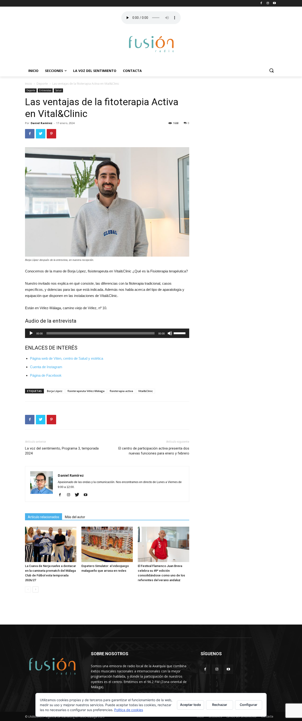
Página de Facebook (46, 375)
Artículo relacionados (43, 517)
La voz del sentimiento (94, 70)
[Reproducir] (31, 333)
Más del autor (75, 517)
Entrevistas (45, 90)
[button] (271, 70)
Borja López (54, 391)
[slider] (180, 333)
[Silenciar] (170, 333)
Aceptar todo (190, 705)
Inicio (33, 70)
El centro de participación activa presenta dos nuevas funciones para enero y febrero (153, 450)
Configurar (248, 705)
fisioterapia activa (121, 391)
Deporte (42, 84)
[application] (107, 333)
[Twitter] (79, 495)
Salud (58, 90)
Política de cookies (128, 710)
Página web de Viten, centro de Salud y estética (66, 358)
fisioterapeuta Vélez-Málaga (86, 391)
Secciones (54, 70)
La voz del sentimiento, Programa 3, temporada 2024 (62, 450)
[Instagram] (70, 495)
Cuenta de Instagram (46, 367)
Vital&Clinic (145, 391)
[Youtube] (87, 495)
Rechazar (219, 705)
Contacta (132, 70)
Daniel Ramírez (41, 123)
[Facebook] (62, 495)
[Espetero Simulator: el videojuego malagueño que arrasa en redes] (107, 544)
